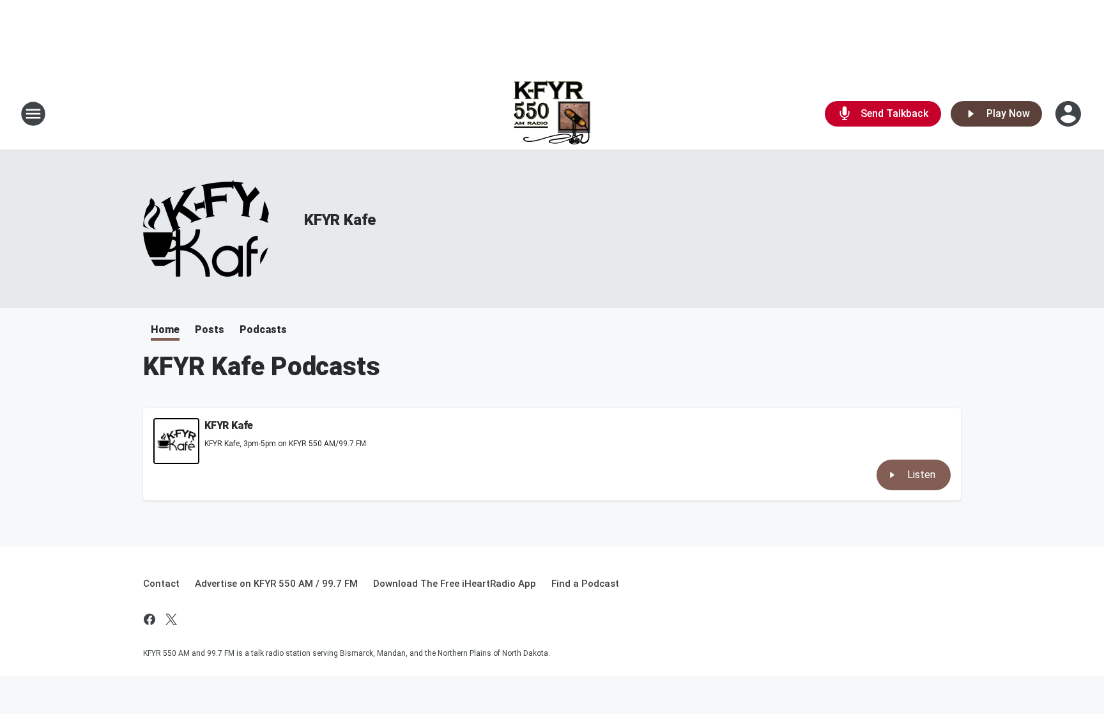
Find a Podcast (585, 583)
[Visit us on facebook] (149, 619)
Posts (209, 329)
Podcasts (263, 329)
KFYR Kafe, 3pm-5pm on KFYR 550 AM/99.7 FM (285, 443)
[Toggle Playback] (176, 441)
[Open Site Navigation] (33, 114)
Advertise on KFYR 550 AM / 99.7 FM (276, 583)
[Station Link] (552, 114)
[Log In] (1069, 114)
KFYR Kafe (340, 220)
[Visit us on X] (171, 619)
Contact (161, 583)
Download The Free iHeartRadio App (454, 583)
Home (165, 329)
